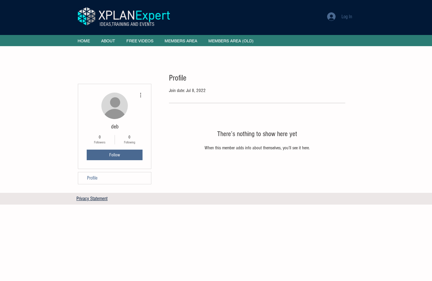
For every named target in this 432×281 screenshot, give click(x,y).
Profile (92, 178)
